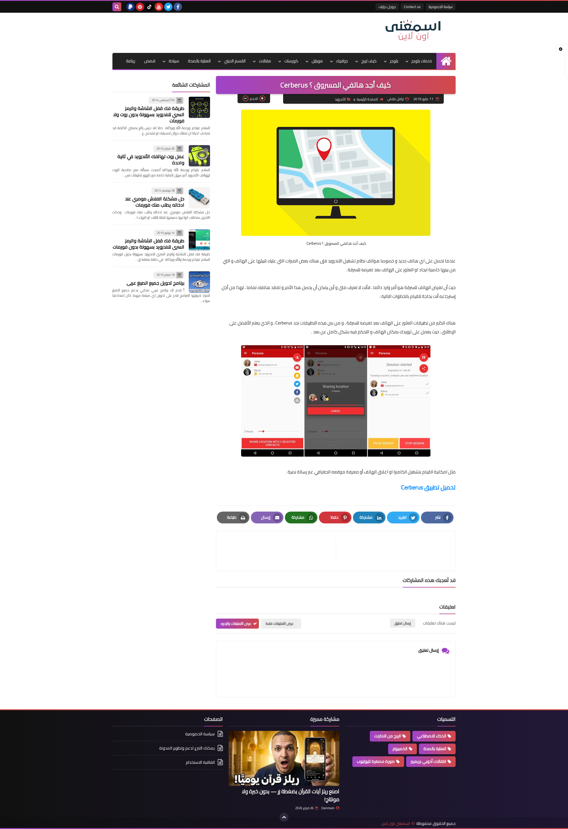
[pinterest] (140, 7)
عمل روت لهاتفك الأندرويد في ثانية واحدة (150, 159)
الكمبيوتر (400, 748)
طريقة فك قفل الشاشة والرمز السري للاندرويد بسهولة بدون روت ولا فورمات (148, 114)
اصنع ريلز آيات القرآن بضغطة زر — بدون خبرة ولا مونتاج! (290, 795)
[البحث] (116, 6)
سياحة (174, 61)
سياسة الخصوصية (441, 6)
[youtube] (159, 7)
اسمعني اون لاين (395, 823)
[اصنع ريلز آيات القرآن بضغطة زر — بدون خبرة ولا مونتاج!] (284, 758)
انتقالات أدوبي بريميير (428, 761)
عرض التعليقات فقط (280, 623)
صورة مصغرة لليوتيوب (376, 761)
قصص (149, 61)
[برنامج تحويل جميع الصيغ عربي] (199, 282)
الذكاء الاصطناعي (431, 736)
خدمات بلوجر (422, 61)
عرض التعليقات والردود (235, 623)
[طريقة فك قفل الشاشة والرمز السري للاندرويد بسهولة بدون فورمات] (199, 240)
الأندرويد (340, 99)
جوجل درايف (387, 6)
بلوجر (394, 61)
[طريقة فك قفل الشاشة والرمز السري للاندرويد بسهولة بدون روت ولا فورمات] (199, 107)
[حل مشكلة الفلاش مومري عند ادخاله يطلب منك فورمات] (199, 197)
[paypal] (130, 7)
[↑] (284, 817)
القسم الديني (235, 61)
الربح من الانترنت (387, 736)
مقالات (265, 61)
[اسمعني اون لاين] (413, 30)
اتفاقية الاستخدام (200, 762)
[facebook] (178, 7)
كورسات (291, 61)
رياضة (130, 61)
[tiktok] (149, 7)
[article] (279, 551)
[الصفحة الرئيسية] (446, 61)
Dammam (328, 808)
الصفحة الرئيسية (367, 99)
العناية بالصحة (199, 61)
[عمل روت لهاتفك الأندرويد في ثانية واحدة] (199, 155)
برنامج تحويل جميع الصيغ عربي (155, 282)
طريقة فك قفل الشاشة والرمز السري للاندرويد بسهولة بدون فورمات (148, 243)
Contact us (412, 6)
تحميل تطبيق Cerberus (428, 487)
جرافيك (342, 61)
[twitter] (168, 7)
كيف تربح (369, 61)
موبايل (317, 61)
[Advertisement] (220, 32)
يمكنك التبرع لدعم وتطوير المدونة (187, 748)
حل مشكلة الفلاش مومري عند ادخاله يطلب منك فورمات (154, 201)
